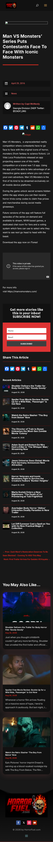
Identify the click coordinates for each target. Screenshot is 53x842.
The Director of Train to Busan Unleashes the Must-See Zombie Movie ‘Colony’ (29, 431)
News (14, 93)
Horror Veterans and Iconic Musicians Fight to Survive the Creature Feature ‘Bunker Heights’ (30, 478)
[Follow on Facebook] (18, 823)
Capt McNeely (32, 103)
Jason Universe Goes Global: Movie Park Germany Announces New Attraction (30, 462)
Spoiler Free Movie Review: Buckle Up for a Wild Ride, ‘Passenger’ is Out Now (30, 401)
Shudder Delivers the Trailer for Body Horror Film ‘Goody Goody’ (29, 386)
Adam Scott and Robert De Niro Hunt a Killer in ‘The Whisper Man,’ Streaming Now (30, 446)
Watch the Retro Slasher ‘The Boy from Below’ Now (30, 416)
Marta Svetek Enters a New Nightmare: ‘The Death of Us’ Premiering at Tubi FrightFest (27, 494)
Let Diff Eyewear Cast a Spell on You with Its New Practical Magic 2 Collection (31, 525)
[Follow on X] (24, 823)
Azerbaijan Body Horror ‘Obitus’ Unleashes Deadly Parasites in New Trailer (30, 510)
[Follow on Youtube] (34, 823)
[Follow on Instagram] (29, 823)
